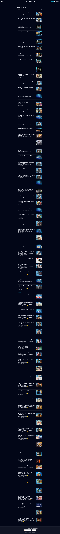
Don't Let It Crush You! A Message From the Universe (26, 41)
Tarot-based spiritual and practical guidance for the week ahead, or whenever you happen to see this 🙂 (26, 499)
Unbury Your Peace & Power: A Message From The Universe (25, 399)
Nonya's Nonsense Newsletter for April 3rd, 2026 (24, 183)
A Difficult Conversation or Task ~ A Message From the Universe (24, 497)
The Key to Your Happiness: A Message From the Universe (26, 54)
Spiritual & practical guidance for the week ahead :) (25, 14)
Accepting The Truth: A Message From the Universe (26, 384)
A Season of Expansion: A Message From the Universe (26, 316)
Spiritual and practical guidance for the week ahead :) (25, 61)
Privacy (29, 528)
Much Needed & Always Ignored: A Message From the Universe (26, 110)
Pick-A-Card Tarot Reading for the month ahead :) (24, 129)
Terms (31, 528)
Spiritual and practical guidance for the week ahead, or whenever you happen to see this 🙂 (25, 274)
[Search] (48, 1)
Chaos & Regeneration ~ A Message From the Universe (26, 60)
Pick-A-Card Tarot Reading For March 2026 (26, 245)
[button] (23, 4)
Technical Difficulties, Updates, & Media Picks (25, 209)
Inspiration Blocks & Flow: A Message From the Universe (26, 340)
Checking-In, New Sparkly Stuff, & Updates (26, 258)
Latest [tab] (19, 9)
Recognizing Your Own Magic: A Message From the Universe (25, 272)
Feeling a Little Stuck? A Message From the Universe (26, 123)
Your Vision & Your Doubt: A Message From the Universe (26, 252)
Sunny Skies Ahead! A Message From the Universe (25, 360)
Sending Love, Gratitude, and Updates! (23, 347)
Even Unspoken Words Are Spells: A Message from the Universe (24, 68)
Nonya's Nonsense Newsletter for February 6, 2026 (25, 281)
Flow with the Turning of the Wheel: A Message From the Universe (25, 512)
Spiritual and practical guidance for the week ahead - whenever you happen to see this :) (25, 238)
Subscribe (53, 1)
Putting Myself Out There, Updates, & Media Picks (26, 280)
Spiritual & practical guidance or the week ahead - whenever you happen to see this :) (26, 217)
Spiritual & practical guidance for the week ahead (24, 151)
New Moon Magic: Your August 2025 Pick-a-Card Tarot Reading (26, 504)
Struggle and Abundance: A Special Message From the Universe (26, 414)
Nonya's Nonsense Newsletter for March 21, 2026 (25, 210)
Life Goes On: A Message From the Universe (26, 405)
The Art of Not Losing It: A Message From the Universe (25, 286)
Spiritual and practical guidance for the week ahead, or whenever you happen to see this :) (25, 254)
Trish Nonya (21, 21)
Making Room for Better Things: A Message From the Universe (26, 196)
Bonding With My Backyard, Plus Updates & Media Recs (26, 116)
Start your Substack (28, 530)
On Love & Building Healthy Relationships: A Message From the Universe (26, 163)
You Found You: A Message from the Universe (24, 103)
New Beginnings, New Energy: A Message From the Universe (26, 429)
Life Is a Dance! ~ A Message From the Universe (25, 466)
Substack (26, 532)
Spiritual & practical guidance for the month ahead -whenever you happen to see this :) (26, 246)
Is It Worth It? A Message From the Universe (26, 175)
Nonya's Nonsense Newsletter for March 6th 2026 (25, 231)
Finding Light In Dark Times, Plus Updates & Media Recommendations (26, 230)
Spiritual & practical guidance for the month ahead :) (25, 190)
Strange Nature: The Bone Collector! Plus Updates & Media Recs (26, 95)
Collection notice (35, 528)
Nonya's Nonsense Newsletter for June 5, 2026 (24, 96)
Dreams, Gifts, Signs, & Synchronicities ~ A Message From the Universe (26, 519)
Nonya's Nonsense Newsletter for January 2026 (24, 310)
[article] (30, 14)
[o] (39, 14)
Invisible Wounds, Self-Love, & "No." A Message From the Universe (25, 13)
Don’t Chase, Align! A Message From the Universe (25, 353)
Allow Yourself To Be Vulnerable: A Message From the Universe (26, 141)
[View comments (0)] (23, 22)
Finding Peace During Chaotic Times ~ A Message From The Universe (25, 473)
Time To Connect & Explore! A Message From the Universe (25, 88)
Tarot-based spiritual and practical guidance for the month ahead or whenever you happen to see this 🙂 (26, 506)
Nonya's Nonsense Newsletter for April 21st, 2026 (25, 157)
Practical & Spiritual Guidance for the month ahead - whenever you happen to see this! (25, 297)
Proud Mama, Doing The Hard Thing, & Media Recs (25, 182)
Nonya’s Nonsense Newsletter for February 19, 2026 (25, 259)
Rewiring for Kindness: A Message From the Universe (26, 169)
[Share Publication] (50, 1)
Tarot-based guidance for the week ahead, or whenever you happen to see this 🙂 (26, 521)
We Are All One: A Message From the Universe (25, 391)
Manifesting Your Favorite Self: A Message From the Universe (26, 75)
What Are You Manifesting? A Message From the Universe (26, 47)
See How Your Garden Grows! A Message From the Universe (25, 82)
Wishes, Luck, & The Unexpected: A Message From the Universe (26, 19)
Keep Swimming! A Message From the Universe (25, 367)
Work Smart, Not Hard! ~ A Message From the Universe (26, 480)
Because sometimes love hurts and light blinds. (24, 460)
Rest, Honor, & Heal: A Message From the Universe (25, 222)
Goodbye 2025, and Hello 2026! (23, 346)
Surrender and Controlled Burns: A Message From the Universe (26, 135)
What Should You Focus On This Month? (25, 128)
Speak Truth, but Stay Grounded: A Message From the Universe (26, 323)
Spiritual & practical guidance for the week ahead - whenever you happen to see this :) (26, 224)
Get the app (34, 530)
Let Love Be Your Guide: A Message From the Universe (26, 377)
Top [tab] (21, 9)
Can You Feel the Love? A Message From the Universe (26, 436)
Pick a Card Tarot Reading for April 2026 (25, 189)
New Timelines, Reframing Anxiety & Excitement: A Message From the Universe (26, 421)
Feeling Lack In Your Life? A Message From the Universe (26, 26)
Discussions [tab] (23, 9)
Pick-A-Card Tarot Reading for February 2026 (25, 295)
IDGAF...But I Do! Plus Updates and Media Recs (25, 156)
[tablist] (22, 10)
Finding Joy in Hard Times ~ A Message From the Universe (25, 453)
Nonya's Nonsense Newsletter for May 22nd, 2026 (25, 117)
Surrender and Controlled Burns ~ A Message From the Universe (25, 443)
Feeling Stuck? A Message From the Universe (24, 265)
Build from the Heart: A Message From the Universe (26, 330)
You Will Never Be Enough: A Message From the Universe (26, 202)
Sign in (57, 1)
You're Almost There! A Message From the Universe (26, 150)
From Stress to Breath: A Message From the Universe (26, 215)
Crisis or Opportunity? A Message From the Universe (26, 32)
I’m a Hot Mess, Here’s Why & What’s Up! (25, 459)
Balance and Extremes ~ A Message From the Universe (26, 489)
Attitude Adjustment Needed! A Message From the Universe (25, 303)
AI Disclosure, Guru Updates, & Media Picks (26, 309)
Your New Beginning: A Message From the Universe (26, 236)
